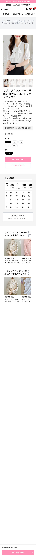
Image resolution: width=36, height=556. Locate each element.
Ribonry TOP (6, 21)
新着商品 (6, 14)
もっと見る (29, 234)
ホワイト (9, 153)
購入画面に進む (18, 159)
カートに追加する (18, 165)
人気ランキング (30, 14)
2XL (14, 146)
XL (8, 146)
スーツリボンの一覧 (19, 21)
